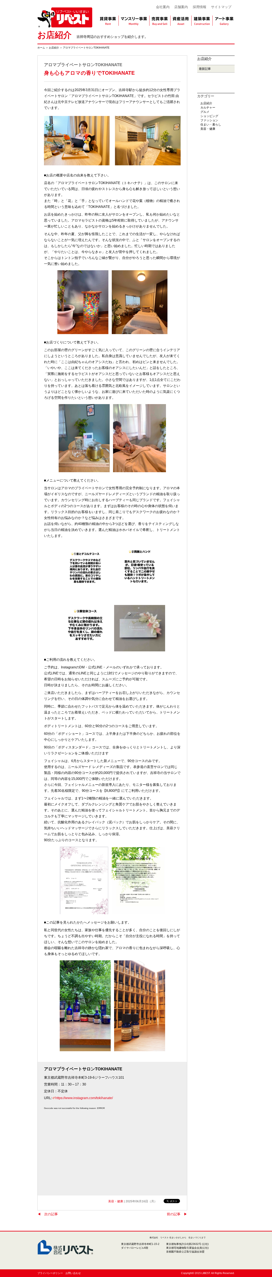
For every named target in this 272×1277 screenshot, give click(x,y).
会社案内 (163, 7)
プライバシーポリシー (50, 1273)
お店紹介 (54, 35)
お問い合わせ (73, 1273)
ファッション (209, 120)
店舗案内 (181, 7)
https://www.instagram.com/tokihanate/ (84, 1098)
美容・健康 (115, 1201)
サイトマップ (221, 7)
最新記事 (205, 68)
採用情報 (199, 7)
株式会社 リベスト (65, 15)
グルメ (204, 111)
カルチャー (207, 107)
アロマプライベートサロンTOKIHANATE (86, 47)
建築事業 (202, 20)
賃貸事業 (107, 20)
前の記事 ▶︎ (177, 1214)
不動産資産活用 (181, 20)
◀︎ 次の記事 (47, 1214)
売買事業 (159, 20)
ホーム (41, 47)
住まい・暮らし (210, 124)
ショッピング (209, 116)
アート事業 (224, 20)
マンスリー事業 (133, 20)
